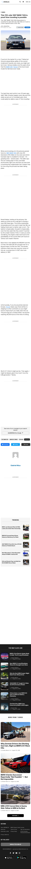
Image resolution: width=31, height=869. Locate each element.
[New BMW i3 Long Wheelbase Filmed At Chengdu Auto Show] (4, 663)
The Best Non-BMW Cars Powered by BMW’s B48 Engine (19, 704)
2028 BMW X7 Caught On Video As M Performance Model (19, 683)
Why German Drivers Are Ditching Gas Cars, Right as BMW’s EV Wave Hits (15, 746)
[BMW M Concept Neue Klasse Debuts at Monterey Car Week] (26, 534)
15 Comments (27, 27)
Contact (22, 827)
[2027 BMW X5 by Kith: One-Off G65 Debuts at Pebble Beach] (26, 542)
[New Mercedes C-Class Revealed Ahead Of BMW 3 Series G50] (26, 551)
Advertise (3, 829)
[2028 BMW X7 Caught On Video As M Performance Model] (4, 683)
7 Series (3, 12)
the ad (8, 307)
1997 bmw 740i (5, 439)
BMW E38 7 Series (12, 67)
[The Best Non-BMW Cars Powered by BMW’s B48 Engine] (4, 703)
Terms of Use (14, 829)
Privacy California (5, 834)
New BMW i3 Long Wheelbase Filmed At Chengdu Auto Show (19, 664)
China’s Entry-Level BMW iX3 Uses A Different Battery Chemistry (18, 694)
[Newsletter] (23, 2)
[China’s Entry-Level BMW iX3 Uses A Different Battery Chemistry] (4, 693)
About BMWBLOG (5, 827)
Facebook (5, 444)
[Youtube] (17, 853)
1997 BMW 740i (11, 153)
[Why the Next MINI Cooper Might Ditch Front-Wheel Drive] (4, 673)
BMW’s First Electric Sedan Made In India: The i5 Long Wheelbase (19, 654)
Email (26, 444)
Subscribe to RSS (5, 831)
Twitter (16, 444)
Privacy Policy (14, 831)
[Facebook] (10, 853)
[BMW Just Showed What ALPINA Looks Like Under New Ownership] (26, 525)
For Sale (21, 439)
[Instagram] (20, 853)
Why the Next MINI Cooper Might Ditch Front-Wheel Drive (19, 674)
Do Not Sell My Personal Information (25, 832)
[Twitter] (13, 853)
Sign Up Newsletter (25, 829)
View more (15, 815)
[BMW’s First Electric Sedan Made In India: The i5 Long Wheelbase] (4, 653)
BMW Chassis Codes (15, 827)
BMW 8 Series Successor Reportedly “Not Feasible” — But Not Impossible (14, 777)
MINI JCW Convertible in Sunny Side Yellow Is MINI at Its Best (14, 807)
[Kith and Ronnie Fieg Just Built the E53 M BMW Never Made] (26, 560)
